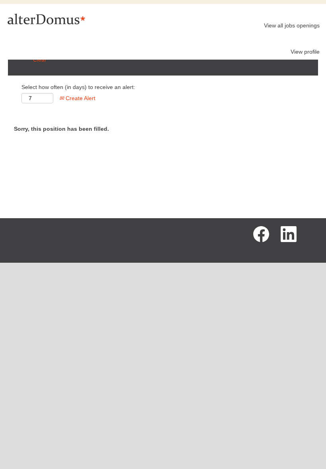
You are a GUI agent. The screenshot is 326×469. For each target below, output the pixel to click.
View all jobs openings (292, 25)
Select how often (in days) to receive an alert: (78, 87)
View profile (305, 51)
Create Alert (79, 98)
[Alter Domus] (46, 18)
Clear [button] (40, 59)
